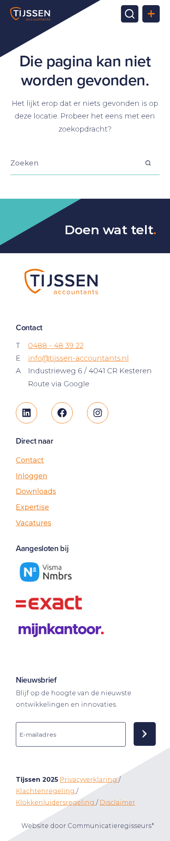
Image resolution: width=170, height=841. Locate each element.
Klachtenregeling (46, 791)
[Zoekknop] (148, 163)
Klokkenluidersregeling (56, 802)
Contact (30, 460)
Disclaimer (117, 802)
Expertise (32, 507)
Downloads (36, 491)
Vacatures (33, 523)
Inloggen (31, 476)
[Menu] (151, 14)
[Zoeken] (129, 14)
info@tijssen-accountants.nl (78, 358)
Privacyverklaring (89, 779)
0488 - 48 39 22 (55, 345)
